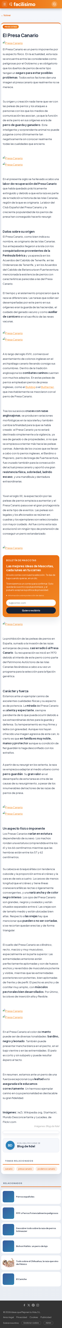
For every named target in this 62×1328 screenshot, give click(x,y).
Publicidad (46, 1317)
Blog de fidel (26, 1146)
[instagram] (37, 1305)
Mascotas (11, 27)
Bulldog (30, 387)
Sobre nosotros (11, 1323)
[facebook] (24, 1305)
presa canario (25, 1168)
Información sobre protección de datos (26, 595)
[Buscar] (54, 4)
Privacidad (21, 1317)
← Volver (6, 15)
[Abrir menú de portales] (4, 4)
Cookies (34, 1317)
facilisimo (24, 4)
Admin (48, 1323)
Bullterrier (47, 387)
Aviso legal (8, 1317)
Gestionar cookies (31, 1323)
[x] (28, 1305)
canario (9, 1168)
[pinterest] (33, 1305)
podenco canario (46, 1168)
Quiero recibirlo (31, 610)
